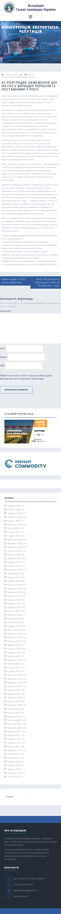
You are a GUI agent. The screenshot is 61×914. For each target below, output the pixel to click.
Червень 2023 (14, 649)
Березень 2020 (15, 773)
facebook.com (20, 896)
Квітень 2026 (14, 521)
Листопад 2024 (15, 585)
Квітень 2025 (14, 566)
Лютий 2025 (13, 573)
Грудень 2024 (14, 581)
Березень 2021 (15, 750)
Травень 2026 (14, 517)
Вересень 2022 (15, 682)
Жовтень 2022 (15, 679)
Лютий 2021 (13, 754)
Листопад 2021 (15, 720)
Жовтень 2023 (15, 634)
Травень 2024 (14, 607)
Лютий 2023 (13, 664)
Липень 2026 (14, 509)
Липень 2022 (14, 690)
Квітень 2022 (14, 701)
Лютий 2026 (13, 528)
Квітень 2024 (14, 611)
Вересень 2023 (15, 637)
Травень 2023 (14, 652)
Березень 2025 (15, 570)
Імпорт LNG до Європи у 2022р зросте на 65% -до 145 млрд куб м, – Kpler (47, 282)
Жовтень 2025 (15, 543)
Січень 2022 (13, 713)
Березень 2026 (15, 524)
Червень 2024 (14, 603)
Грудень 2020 (14, 762)
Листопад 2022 (15, 675)
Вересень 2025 (15, 547)
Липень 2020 (14, 769)
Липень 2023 (14, 645)
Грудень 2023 (14, 626)
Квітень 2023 (14, 656)
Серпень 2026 (14, 506)
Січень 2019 (13, 777)
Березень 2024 (15, 615)
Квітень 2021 (14, 747)
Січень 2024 (13, 622)
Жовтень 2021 (15, 724)
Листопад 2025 (15, 540)
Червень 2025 (14, 558)
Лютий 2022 (13, 709)
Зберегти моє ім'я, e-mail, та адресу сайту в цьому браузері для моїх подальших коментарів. (26, 377)
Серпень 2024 (14, 596)
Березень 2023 (15, 660)
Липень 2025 (14, 555)
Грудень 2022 (14, 671)
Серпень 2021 (14, 731)
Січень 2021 (13, 758)
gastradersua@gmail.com (25, 890)
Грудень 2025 (14, 536)
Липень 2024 (14, 600)
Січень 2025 (13, 577)
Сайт (2, 365)
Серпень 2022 (14, 686)
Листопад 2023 (15, 630)
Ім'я (3, 348)
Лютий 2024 (13, 619)
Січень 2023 (13, 668)
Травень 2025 (14, 562)
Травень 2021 (14, 743)
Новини (30, 75)
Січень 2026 (13, 532)
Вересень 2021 (15, 728)
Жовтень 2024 (15, 589)
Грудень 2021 (14, 716)
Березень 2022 (15, 705)
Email (3, 357)
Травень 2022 (14, 698)
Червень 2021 (14, 739)
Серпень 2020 (14, 765)
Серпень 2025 (14, 551)
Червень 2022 (14, 694)
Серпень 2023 (14, 641)
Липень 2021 (14, 735)
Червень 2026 (14, 513)
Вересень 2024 (15, 592)
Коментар (6, 311)
